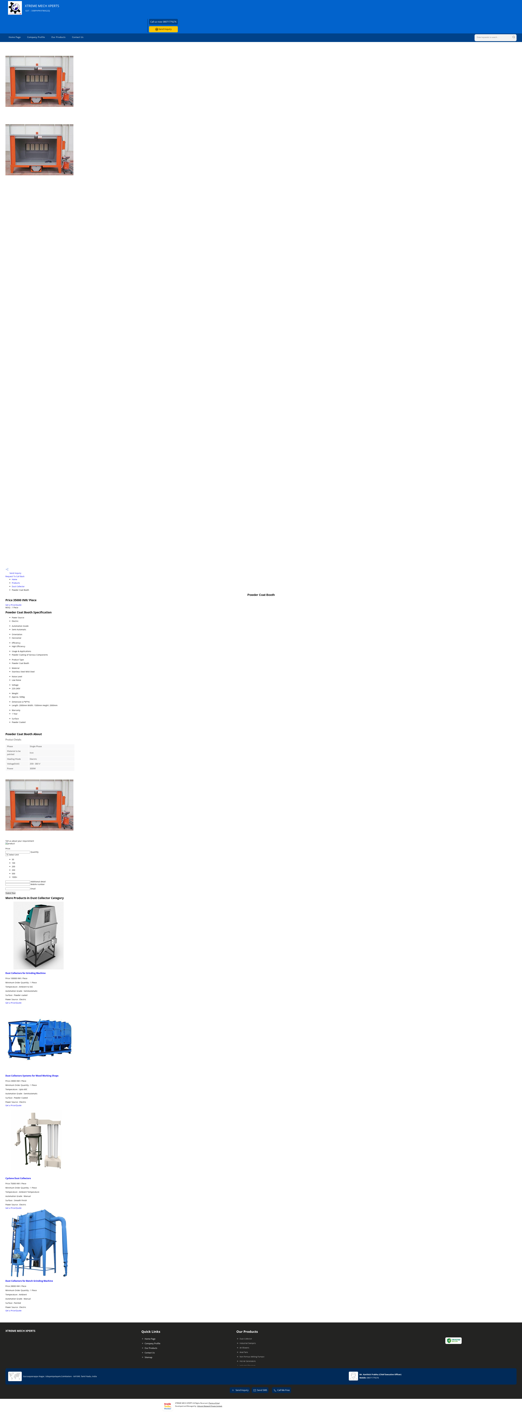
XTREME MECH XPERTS (42, 8)
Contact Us (77, 37)
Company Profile (36, 37)
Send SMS (262, 1390)
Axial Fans (244, 1352)
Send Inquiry (165, 29)
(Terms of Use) (214, 1403)
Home (14, 579)
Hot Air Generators (248, 1361)
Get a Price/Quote (13, 605)
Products (16, 583)
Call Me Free (283, 1390)
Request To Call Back (14, 576)
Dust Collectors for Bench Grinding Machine (29, 1280)
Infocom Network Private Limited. (209, 1406)
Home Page (15, 37)
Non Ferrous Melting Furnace (252, 1356)
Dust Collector (18, 586)
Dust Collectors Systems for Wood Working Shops (31, 1075)
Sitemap (148, 1357)
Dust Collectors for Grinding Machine (25, 973)
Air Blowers (244, 1347)
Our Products (58, 37)
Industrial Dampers (248, 1343)
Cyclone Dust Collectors (18, 1178)
